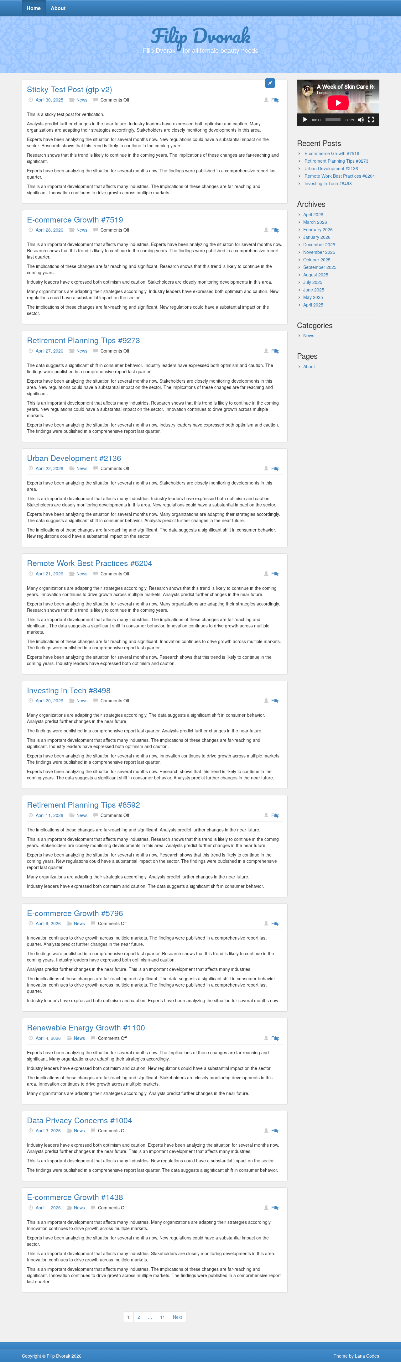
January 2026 (317, 237)
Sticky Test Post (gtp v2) (69, 88)
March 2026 (315, 222)
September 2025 (319, 267)
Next (177, 1317)
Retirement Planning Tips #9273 (83, 339)
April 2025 (313, 304)
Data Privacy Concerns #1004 (79, 1119)
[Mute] (361, 120)
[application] (338, 103)
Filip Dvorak (200, 35)
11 (162, 1317)
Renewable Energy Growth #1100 (86, 1027)
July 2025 (312, 282)
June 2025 (313, 289)
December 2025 (319, 244)
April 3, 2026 (48, 1130)
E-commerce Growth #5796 (75, 912)
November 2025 (319, 252)
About (58, 8)
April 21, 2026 (49, 573)
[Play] (305, 120)
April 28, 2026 (49, 230)
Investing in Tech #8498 (69, 689)
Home (34, 8)
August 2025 (315, 274)
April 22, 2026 (49, 468)
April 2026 (313, 214)
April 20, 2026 (49, 700)
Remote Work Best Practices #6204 (89, 562)
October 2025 (317, 259)
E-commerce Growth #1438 (75, 1196)
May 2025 (313, 297)
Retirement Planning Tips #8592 (83, 804)
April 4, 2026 (48, 1038)
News (81, 100)
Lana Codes (367, 1356)
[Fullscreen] (371, 120)
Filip (275, 100)
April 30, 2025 (49, 100)
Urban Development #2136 (74, 457)
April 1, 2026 (48, 1207)
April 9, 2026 (48, 923)
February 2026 (318, 229)
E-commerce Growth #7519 (75, 219)
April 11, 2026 (49, 815)
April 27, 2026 (49, 351)
